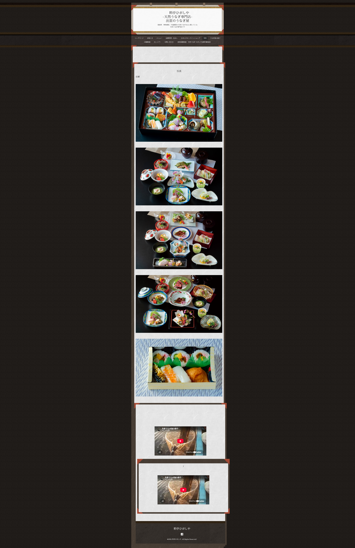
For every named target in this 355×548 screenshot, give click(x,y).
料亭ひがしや (182, 528)
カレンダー (157, 42)
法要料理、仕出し (172, 38)
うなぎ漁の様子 (215, 38)
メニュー (159, 38)
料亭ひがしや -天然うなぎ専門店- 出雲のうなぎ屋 (177, 16)
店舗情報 (147, 42)
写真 (205, 38)
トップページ (139, 38)
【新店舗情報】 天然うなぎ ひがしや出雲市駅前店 (194, 42)
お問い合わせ (169, 42)
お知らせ (150, 38)
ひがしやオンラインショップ (190, 38)
